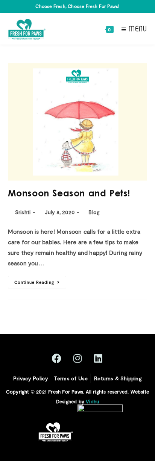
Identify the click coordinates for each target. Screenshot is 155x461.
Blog (94, 212)
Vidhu (92, 401)
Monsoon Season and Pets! (69, 194)
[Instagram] (77, 358)
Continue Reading (40, 280)
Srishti (22, 212)
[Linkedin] (98, 358)
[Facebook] (56, 358)
